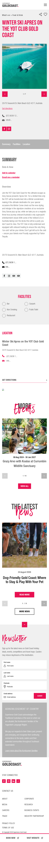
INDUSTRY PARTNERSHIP (34, 816)
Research (28, 804)
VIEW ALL (25, 486)
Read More (25, 594)
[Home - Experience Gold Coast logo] (10, 5)
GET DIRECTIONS (9, 380)
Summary (6, 144)
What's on (6, 15)
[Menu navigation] (45, 4)
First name (7, 662)
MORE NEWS (24, 611)
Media (4, 804)
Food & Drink (17, 15)
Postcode (6, 683)
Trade (4, 816)
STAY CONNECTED (10, 775)
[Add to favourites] (45, 14)
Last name (7, 672)
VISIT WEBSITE (33, 838)
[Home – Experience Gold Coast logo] (12, 763)
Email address (8, 693)
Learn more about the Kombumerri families (21, 751)
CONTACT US (7, 791)
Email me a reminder (11, 177)
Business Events (31, 810)
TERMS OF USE (8, 827)
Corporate (29, 799)
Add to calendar (8, 172)
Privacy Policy (8, 823)
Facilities (16, 144)
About (4, 799)
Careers (5, 810)
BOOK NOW (10, 838)
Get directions (7, 108)
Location (26, 144)
